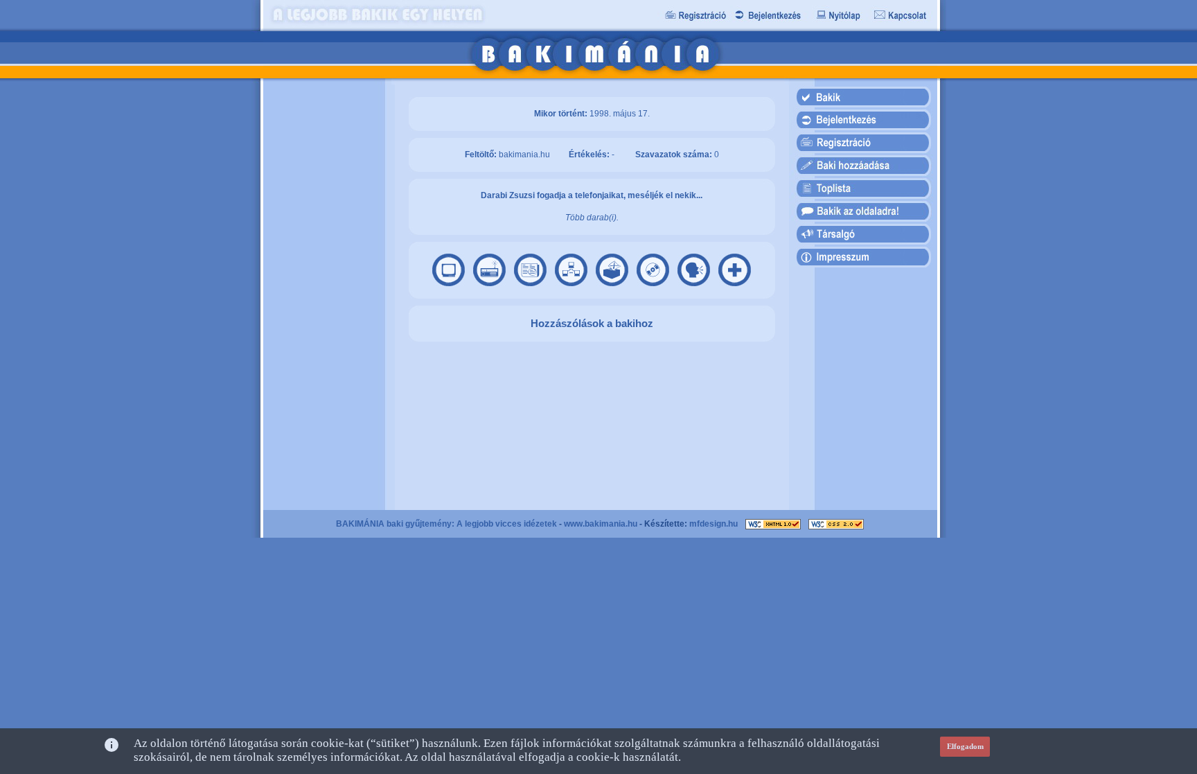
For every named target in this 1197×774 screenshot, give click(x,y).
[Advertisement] (323, 297)
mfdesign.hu (713, 524)
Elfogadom (965, 746)
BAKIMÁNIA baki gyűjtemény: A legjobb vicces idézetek (446, 524)
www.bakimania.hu (600, 524)
